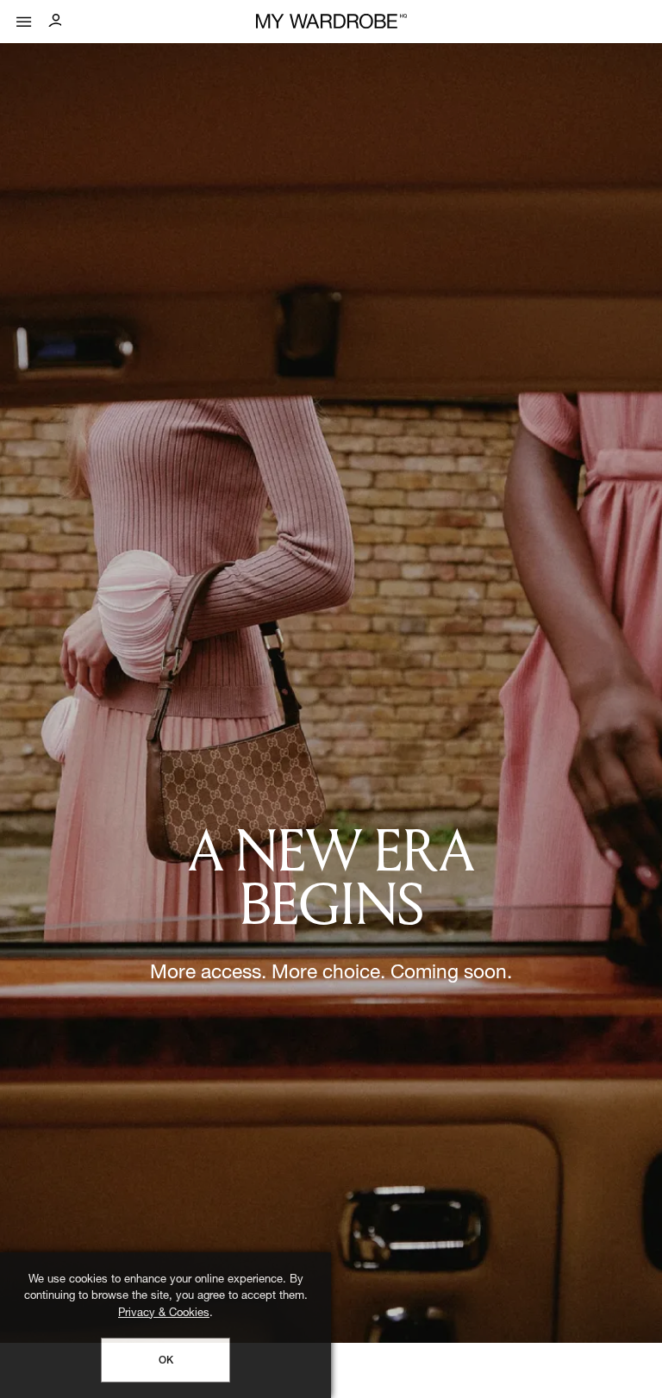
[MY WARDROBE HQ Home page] (331, 22)
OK (166, 1361)
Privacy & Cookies (163, 1314)
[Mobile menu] (24, 18)
